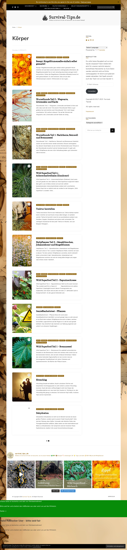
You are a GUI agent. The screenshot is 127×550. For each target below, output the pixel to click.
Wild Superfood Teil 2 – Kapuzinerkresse (56, 280)
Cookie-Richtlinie (36, 547)
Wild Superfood (71, 167)
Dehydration (42, 413)
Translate (101, 50)
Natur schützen (52, 8)
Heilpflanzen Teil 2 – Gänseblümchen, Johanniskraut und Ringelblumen (54, 243)
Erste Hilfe (40, 375)
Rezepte (59, 57)
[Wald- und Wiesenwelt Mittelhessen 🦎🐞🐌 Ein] (21, 474)
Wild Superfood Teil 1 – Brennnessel (54, 346)
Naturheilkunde (50, 57)
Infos (38, 93)
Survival (66, 57)
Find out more (86, 2)
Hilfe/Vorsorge (59, 6)
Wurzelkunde (70, 93)
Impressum (90, 111)
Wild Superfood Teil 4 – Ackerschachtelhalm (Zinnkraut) (52, 174)
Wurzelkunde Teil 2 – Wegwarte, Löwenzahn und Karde (52, 100)
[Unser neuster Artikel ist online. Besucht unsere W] (49, 474)
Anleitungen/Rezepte (80, 6)
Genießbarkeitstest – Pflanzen (51, 311)
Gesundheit (30, 6)
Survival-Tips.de (64, 17)
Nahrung (43, 6)
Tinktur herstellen (45, 209)
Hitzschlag (41, 380)
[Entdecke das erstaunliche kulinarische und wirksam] (77, 474)
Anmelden (92, 91)
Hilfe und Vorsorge (51, 375)
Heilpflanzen (40, 238)
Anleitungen (40, 57)
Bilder (66, 8)
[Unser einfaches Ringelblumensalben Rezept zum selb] (106, 474)
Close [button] (2, 540)
